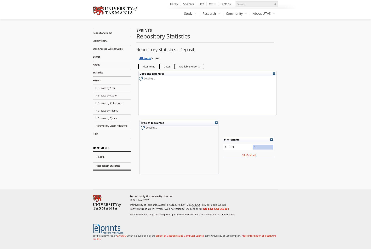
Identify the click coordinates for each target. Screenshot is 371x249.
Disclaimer (148, 209)
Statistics (98, 72)
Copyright (135, 209)
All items (145, 58)
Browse (97, 80)
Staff (201, 4)
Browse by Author (107, 95)
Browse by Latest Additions (112, 125)
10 (243, 155)
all (254, 155)
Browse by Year (106, 88)
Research (209, 13)
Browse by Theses (107, 110)
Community (234, 13)
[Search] (275, 4)
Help (95, 133)
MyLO (212, 4)
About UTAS (262, 13)
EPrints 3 (121, 235)
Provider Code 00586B (209, 204)
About (96, 64)
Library (174, 4)
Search (96, 56)
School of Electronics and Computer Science (180, 235)
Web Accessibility (174, 209)
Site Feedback (193, 209)
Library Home (100, 41)
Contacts (225, 4)
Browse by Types (107, 118)
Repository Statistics (108, 165)
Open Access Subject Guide (108, 48)
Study (188, 13)
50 (250, 155)
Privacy (159, 209)
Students (188, 4)
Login (101, 157)
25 (247, 155)
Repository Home (102, 33)
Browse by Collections (109, 103)
